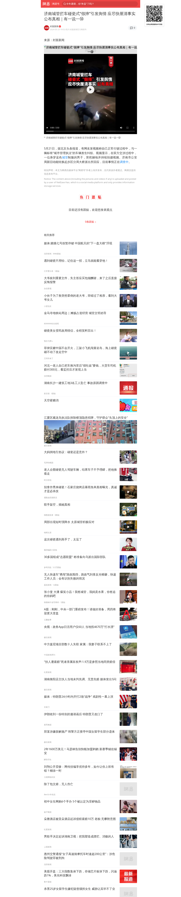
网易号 (55, 3)
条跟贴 (90, 221)
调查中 (124, 162)
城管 (65, 157)
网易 (46, 4)
